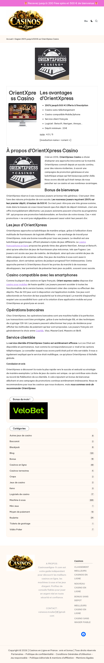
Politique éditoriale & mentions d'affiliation (52, 657)
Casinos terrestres (19, 470)
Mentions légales (85, 657)
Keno (12, 488)
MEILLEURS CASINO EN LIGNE (80, 609)
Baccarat (14, 441)
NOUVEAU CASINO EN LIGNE (80, 588)
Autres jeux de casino (21, 435)
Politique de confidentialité (40, 654)
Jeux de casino (17, 482)
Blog (12, 453)
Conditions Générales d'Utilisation (73, 654)
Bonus (13, 459)
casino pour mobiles (16, 284)
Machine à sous (18, 500)
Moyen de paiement (20, 511)
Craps (13, 476)
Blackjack (15, 447)
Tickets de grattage (20, 523)
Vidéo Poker (16, 529)
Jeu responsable (19, 657)
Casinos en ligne (18, 464)
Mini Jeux (14, 506)
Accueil (9, 39)
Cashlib (40, 330)
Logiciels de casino (19, 494)
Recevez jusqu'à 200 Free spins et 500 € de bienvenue (61, 3)
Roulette (14, 517)
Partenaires (17, 654)
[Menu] (85, 21)
